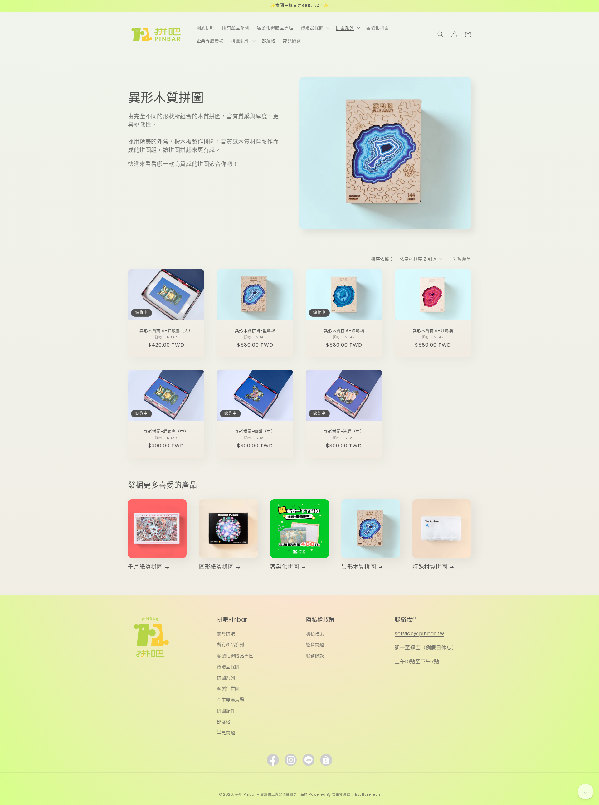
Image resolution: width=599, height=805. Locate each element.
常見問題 (226, 732)
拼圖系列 (226, 678)
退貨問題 (315, 645)
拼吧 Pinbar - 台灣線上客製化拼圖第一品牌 (271, 794)
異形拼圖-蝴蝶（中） (255, 431)
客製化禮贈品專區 (235, 656)
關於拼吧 (226, 634)
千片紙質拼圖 (145, 566)
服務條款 (315, 656)
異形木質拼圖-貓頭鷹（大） (166, 331)
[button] (314, 27)
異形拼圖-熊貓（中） (344, 431)
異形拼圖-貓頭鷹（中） (166, 431)
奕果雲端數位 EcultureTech (356, 794)
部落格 (224, 722)
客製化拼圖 (284, 566)
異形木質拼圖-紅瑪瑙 (433, 331)
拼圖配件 (226, 711)
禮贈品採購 (228, 667)
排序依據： (382, 259)
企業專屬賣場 (230, 699)
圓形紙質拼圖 (216, 566)
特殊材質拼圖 (429, 566)
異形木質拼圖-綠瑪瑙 (344, 331)
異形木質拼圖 (358, 566)
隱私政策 (315, 634)
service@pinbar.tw (419, 633)
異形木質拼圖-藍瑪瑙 (255, 331)
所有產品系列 (230, 645)
